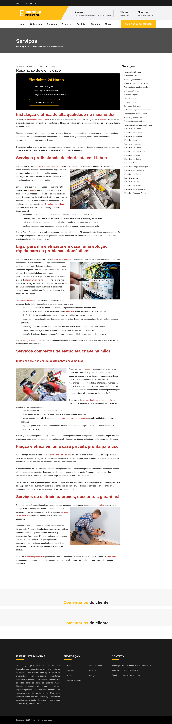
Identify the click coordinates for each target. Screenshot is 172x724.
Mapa (108, 24)
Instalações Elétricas (132, 76)
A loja (69, 675)
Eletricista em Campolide (134, 170)
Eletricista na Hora (131, 98)
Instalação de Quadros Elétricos (136, 83)
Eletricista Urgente (131, 95)
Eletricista (42, 66)
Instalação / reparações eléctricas (137, 110)
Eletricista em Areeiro (132, 144)
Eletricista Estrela (131, 178)
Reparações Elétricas (132, 72)
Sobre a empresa (96, 665)
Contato (81, 24)
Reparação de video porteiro (135, 114)
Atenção (95, 24)
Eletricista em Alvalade (133, 136)
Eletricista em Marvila (132, 186)
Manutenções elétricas (133, 117)
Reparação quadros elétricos (135, 121)
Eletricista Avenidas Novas (134, 151)
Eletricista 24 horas (131, 91)
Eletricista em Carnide (133, 174)
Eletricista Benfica (131, 163)
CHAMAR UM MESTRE (44, 102)
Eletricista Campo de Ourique (136, 167)
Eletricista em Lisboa (132, 129)
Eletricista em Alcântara (133, 132)
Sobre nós (36, 24)
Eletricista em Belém (132, 159)
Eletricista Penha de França (135, 193)
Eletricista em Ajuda (132, 140)
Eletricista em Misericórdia (134, 189)
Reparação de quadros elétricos (136, 87)
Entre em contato (74, 680)
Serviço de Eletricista (132, 106)
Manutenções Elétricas (133, 79)
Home (22, 24)
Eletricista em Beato (132, 155)
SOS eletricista (130, 102)
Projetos (67, 24)
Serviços (52, 24)
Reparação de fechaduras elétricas (138, 125)
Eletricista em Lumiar (132, 182)
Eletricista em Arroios (132, 148)
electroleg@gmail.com (146, 15)
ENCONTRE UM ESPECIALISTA (138, 24)
